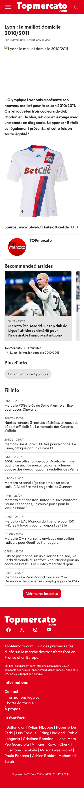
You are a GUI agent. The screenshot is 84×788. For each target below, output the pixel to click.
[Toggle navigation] (8, 6)
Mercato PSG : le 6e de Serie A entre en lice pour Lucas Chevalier (38, 407)
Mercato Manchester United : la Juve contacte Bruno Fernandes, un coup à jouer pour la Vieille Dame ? (41, 504)
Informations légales (21, 697)
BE (65, 774)
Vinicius (38, 744)
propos (13, 708)
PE (59, 774)
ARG (48, 774)
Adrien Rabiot (44, 755)
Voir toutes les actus (42, 593)
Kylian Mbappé (40, 727)
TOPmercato (41, 240)
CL (54, 774)
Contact (11, 691)
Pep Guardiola (16, 744)
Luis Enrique (26, 733)
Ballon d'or (15, 727)
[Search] (76, 7)
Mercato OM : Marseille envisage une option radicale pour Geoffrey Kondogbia (39, 540)
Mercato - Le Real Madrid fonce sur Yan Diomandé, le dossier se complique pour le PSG (41, 579)
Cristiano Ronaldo (38, 738)
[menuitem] (76, 7)
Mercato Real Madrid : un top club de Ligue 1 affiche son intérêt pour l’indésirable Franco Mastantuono (37, 330)
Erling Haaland (52, 733)
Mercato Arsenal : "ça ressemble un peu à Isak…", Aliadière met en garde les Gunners (38, 485)
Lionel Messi (66, 738)
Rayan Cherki (58, 744)
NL (70, 774)
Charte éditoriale (19, 703)
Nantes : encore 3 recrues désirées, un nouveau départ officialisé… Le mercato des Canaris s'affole (41, 426)
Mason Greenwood (56, 750)
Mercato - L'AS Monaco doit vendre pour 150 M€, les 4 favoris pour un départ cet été (39, 523)
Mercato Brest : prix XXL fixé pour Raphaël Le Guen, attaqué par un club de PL (40, 446)
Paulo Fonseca (16, 755)
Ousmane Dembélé (20, 750)
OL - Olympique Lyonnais (28, 374)
